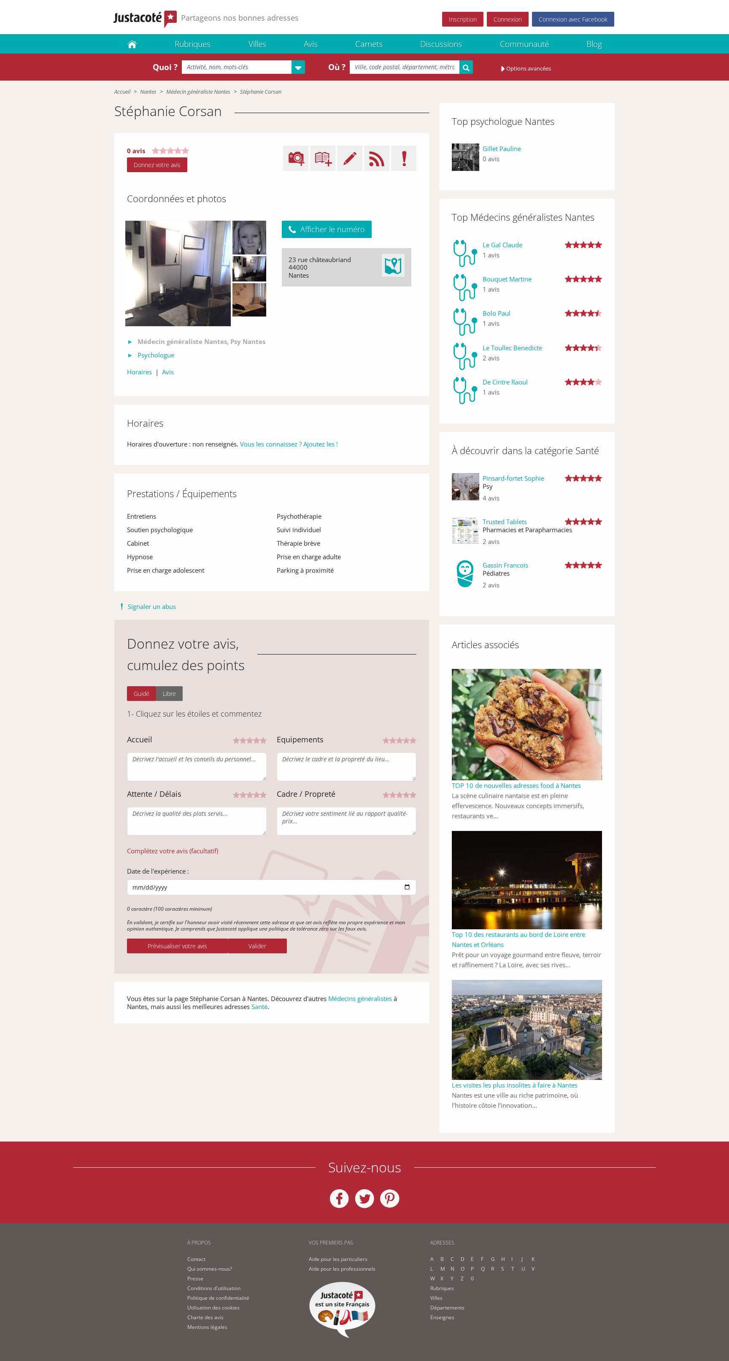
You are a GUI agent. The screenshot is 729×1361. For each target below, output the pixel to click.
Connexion (508, 19)
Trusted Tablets (505, 521)
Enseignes (442, 1317)
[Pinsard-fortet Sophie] (465, 491)
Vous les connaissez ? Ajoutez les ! (289, 444)
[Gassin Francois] (465, 578)
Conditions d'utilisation (213, 1288)
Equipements (300, 739)
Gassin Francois (505, 565)
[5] (263, 740)
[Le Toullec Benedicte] (465, 356)
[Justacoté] (132, 44)
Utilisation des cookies (213, 1307)
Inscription (463, 19)
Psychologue (156, 355)
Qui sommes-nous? (209, 1269)
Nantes (148, 91)
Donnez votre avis (157, 165)
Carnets (369, 43)
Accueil (122, 91)
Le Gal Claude (502, 245)
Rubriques (193, 43)
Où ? (337, 67)
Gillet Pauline (502, 148)
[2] (243, 740)
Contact (196, 1259)
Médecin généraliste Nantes (198, 91)
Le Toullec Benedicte (512, 348)
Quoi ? (165, 67)
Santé (259, 1006)
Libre (169, 694)
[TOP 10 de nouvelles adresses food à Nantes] (527, 724)
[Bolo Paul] (465, 322)
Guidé (141, 694)
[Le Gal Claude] (465, 253)
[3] (249, 740)
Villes (257, 43)
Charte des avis (205, 1317)
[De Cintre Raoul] (465, 390)
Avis (311, 43)
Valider (257, 946)
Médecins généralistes (360, 998)
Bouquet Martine (507, 279)
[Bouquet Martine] (465, 287)
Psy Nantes (247, 341)
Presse (195, 1278)
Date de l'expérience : (158, 871)
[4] (256, 740)
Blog (594, 43)
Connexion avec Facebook (573, 19)
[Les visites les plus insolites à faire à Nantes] (527, 1029)
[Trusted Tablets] (465, 535)
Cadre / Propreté (306, 794)
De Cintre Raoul (505, 382)
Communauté (524, 43)
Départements (447, 1307)
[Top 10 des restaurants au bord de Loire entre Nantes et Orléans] (527, 879)
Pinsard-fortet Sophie (513, 478)
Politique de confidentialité (218, 1298)
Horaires (139, 372)
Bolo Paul (496, 313)
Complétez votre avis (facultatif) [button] (172, 851)
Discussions (441, 43)
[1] (236, 740)
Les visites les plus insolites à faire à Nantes (515, 1085)
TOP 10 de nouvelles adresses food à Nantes (516, 785)
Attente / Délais (154, 794)
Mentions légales (207, 1327)
